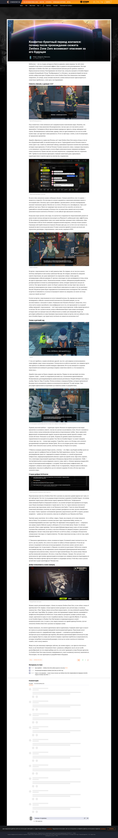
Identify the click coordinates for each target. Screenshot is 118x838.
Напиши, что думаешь (41, 818)
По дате (31, 683)
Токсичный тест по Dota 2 (66, 5)
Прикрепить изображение (84, 818)
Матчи (42, 2)
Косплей (55, 5)
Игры (68, 2)
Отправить (88, 818)
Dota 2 (21, 5)
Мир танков (32, 5)
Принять (111, 828)
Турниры (48, 2)
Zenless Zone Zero (38, 659)
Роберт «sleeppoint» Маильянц (41, 57)
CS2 (26, 5)
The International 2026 (30, 2)
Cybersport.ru (48, 835)
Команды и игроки (59, 2)
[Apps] (94, 2)
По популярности (39, 683)
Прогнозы (48, 5)
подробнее (49, 828)
